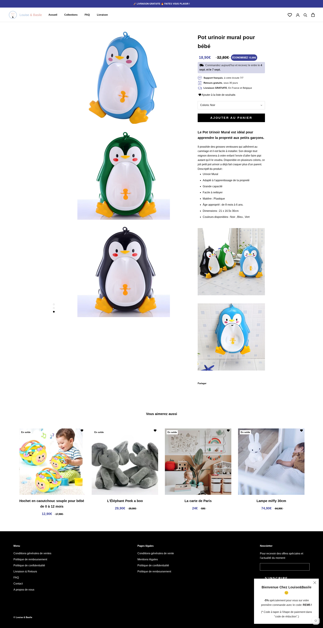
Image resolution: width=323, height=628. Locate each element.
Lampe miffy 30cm (271, 501)
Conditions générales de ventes (32, 553)
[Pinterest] (218, 383)
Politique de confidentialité (29, 565)
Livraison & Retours (25, 571)
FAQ (87, 14)
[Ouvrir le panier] (313, 15)
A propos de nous (23, 589)
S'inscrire (276, 578)
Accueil (52, 14)
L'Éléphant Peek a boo (125, 501)
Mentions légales (147, 559)
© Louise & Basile (22, 617)
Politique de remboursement (30, 559)
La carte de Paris (198, 501)
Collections (71, 14)
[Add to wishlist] (82, 430)
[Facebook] (210, 383)
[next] (312, 469)
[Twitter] (214, 383)
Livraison (102, 14)
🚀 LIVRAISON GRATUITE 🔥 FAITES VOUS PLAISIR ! (161, 4)
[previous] (10, 469)
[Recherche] (305, 15)
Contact (18, 583)
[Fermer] (314, 582)
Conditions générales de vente (155, 553)
